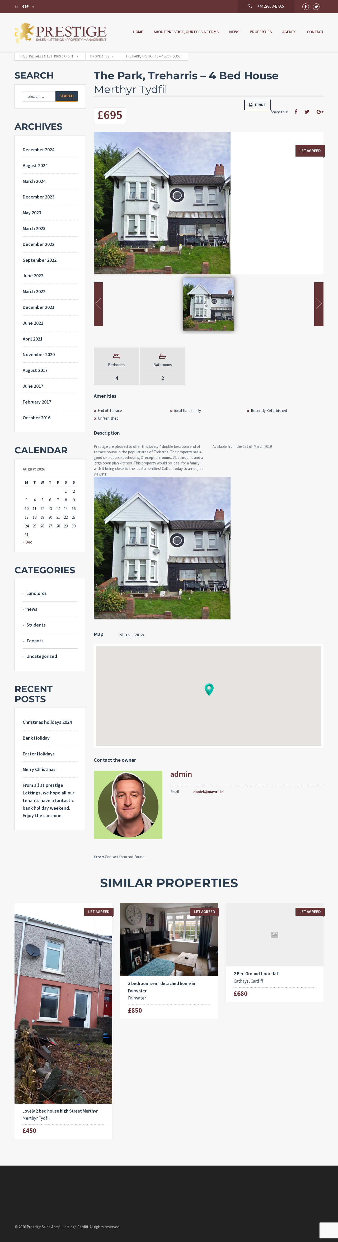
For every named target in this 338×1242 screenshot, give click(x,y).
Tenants (35, 641)
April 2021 (33, 339)
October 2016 (36, 418)
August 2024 (35, 165)
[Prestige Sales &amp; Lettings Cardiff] (61, 32)
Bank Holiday (36, 738)
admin (181, 774)
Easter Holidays (39, 754)
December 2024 (38, 150)
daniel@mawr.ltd (208, 791)
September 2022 (40, 260)
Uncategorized (41, 656)
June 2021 (33, 323)
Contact (315, 31)
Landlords (36, 593)
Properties (261, 31)
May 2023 (32, 213)
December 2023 (38, 197)
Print (260, 104)
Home (138, 31)
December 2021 (38, 307)
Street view (131, 634)
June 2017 (33, 386)
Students (36, 625)
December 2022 (38, 244)
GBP (25, 6)
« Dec (27, 542)
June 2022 (33, 276)
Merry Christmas (39, 769)
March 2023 (34, 228)
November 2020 (39, 354)
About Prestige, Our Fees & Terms (186, 31)
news (31, 609)
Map (99, 634)
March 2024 (34, 181)
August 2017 (35, 370)
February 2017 (37, 402)
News (234, 31)
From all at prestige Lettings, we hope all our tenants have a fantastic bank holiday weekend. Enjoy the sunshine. (48, 800)
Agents (289, 31)
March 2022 (34, 291)
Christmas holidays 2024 (47, 722)
